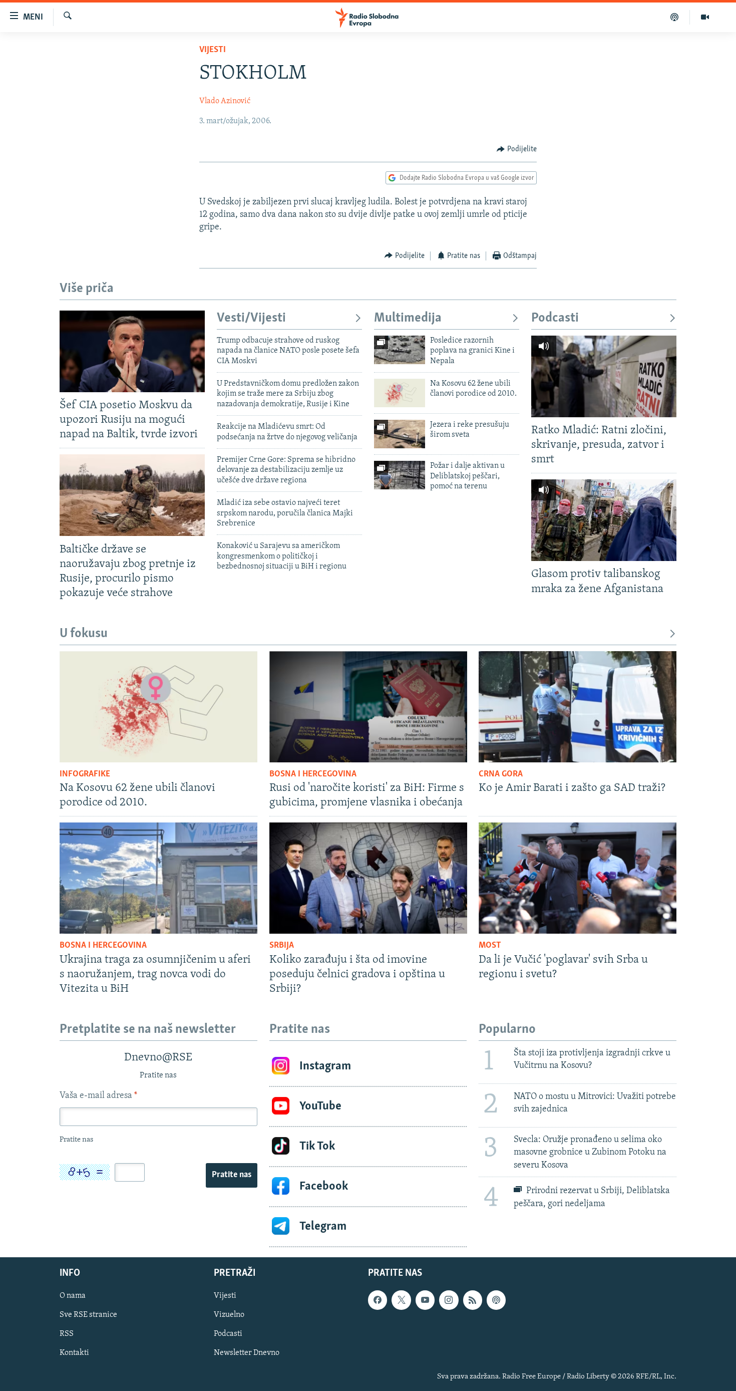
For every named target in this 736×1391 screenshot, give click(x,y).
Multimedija (408, 318)
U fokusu (84, 634)
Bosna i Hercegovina (312, 774)
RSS (67, 1334)
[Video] (705, 17)
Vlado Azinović (224, 101)
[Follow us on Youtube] (425, 1299)
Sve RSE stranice (88, 1315)
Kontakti (74, 1353)
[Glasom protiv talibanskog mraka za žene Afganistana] (603, 520)
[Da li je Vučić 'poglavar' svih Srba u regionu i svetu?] (577, 878)
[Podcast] (674, 17)
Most (490, 945)
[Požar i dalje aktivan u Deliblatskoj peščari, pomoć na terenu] (399, 475)
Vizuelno (229, 1315)
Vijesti (212, 50)
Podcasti (555, 318)
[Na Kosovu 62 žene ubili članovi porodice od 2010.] (399, 393)
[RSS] (472, 1299)
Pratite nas (231, 1175)
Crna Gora (501, 774)
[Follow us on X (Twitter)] (401, 1299)
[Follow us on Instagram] (448, 1299)
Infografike (85, 774)
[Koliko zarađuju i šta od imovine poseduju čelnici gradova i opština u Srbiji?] (368, 878)
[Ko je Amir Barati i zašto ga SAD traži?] (577, 706)
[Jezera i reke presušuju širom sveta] (399, 434)
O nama (73, 1296)
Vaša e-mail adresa (98, 1095)
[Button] (517, 149)
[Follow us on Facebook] (377, 1299)
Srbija (281, 945)
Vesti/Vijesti (251, 318)
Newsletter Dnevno (246, 1353)
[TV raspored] (496, 1299)
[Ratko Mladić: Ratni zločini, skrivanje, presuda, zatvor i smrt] (603, 376)
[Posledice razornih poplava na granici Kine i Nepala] (399, 350)
